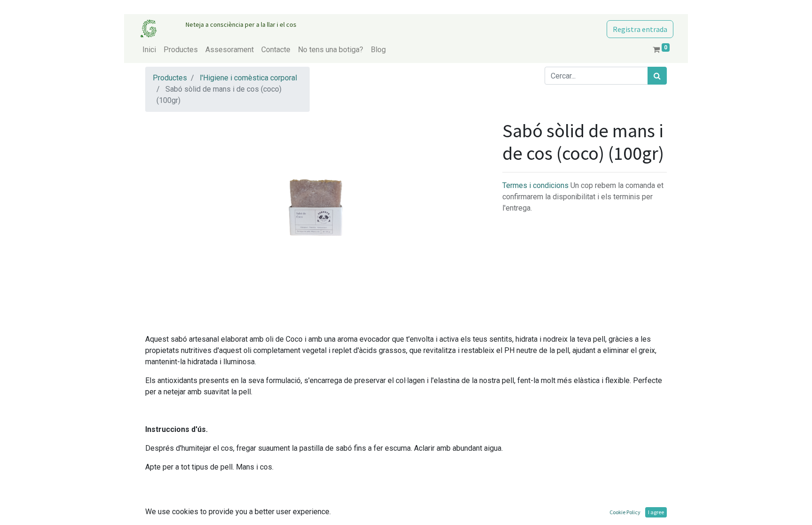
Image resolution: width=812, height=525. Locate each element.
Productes (170, 77)
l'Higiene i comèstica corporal (248, 77)
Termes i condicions (536, 185)
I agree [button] (656, 512)
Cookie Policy (624, 512)
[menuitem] (149, 49)
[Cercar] (657, 76)
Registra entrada (640, 29)
